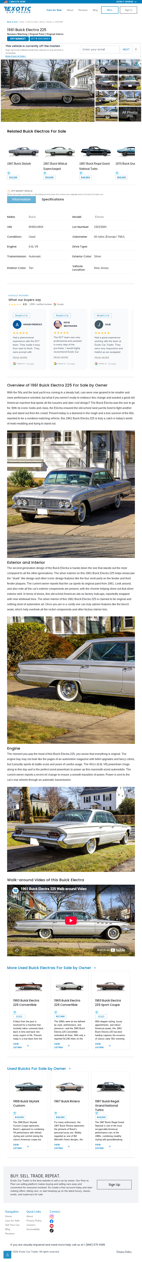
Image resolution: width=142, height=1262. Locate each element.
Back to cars (12, 22)
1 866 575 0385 (17, 1)
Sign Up (114, 1184)
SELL (110, 10)
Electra (49, 22)
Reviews (83, 10)
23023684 (59, 22)
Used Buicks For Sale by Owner (36, 1068)
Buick (42, 22)
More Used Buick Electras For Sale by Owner (49, 967)
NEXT (126, 49)
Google (30, 363)
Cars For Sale (32, 22)
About (70, 10)
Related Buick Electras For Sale (36, 131)
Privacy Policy (124, 1251)
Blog (95, 10)
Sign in (128, 10)
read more (20, 357)
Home (22, 22)
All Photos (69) (130, 114)
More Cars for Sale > (15, 56)
